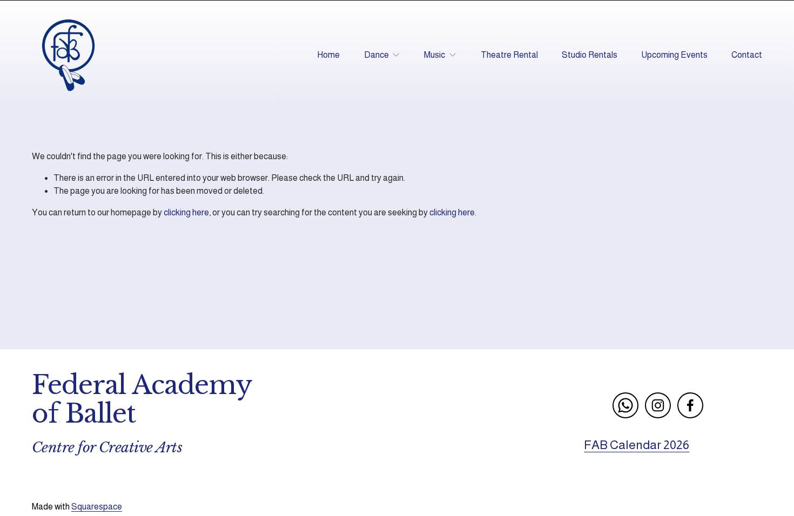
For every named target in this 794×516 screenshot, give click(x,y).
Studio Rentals (589, 54)
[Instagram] (658, 405)
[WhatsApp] (625, 405)
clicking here (186, 212)
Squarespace (96, 506)
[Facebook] (690, 405)
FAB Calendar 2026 (636, 445)
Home (328, 54)
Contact (746, 54)
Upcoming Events (674, 54)
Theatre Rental (509, 54)
